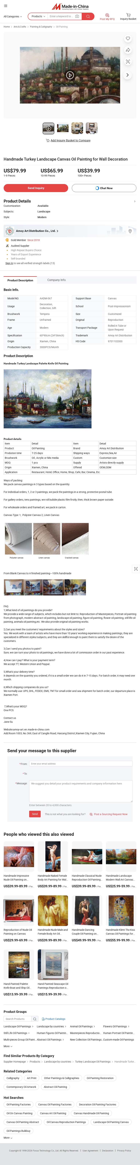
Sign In (9, 263)
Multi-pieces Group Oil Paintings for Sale (20, 1039)
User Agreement (90, 1150)
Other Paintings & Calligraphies (61, 1078)
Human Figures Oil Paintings (53, 1033)
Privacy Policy (124, 1150)
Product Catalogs (55, 1019)
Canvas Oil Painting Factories (54, 1104)
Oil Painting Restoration (100, 1078)
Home (7, 26)
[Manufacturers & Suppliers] (70, 6)
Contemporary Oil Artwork (21, 1087)
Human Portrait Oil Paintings (119, 1033)
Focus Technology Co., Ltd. (46, 1150)
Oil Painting (62, 26)
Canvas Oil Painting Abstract (23, 1122)
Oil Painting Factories (19, 1104)
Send (35, 814)
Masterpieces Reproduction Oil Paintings (93, 1033)
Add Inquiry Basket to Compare (70, 140)
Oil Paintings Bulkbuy (18, 1131)
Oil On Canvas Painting (19, 1113)
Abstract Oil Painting (55, 1087)
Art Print (31, 1078)
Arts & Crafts (20, 26)
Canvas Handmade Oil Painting (91, 1113)
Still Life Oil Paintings (15, 1033)
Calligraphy (13, 1078)
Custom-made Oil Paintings (118, 1039)
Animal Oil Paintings (81, 1026)
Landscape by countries (50, 1026)
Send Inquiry (36, 188)
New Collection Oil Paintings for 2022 (86, 1039)
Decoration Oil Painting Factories (97, 1104)
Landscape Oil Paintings (17, 1026)
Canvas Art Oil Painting (53, 1113)
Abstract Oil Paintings (49, 1039)
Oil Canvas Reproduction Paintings (66, 1122)
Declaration (107, 1150)
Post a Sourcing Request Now (109, 814)
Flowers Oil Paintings (115, 1026)
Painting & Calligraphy (41, 26)
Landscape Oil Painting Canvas (111, 1122)
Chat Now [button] (106, 188)
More (7, 1137)
